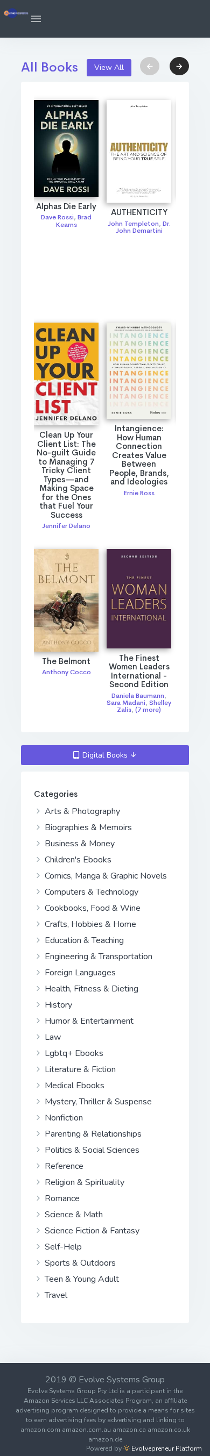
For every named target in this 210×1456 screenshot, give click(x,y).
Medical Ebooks (73, 1085)
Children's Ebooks (77, 860)
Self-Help (62, 1247)
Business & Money (79, 844)
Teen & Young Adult (81, 1279)
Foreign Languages (79, 973)
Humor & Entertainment (88, 1021)
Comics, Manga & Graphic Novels (105, 876)
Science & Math (73, 1215)
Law (52, 1037)
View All (109, 67)
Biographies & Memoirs (87, 827)
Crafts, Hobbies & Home (89, 924)
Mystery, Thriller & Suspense (97, 1102)
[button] (36, 19)
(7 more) (148, 709)
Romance (61, 1198)
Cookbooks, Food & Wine (92, 908)
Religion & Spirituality (83, 1182)
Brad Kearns (74, 221)
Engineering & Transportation (97, 956)
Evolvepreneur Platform (166, 1448)
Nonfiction (63, 1118)
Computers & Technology (90, 892)
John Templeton (133, 223)
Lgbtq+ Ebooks (73, 1053)
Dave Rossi (57, 217)
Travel (55, 1295)
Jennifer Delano (66, 526)
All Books (49, 67)
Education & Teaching (83, 940)
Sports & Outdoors (79, 1263)
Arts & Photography (81, 811)
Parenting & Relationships (92, 1134)
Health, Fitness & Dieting (90, 989)
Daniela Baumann (137, 695)
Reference (63, 1166)
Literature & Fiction (79, 1069)
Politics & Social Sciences (91, 1150)
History (57, 1005)
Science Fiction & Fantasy (91, 1231)
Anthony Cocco (66, 672)
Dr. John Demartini (143, 227)
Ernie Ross (139, 493)
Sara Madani (126, 702)
